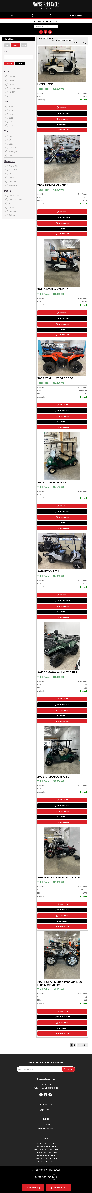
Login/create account (47, 21)
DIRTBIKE (13, 155)
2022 (11, 118)
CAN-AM (12, 77)
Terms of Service (45, 1128)
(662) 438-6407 (46, 1110)
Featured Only (81, 43)
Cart (50, 17)
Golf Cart (12, 148)
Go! (56, 26)
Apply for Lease (63, 130)
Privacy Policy (46, 1124)
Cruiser (11, 178)
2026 (11, 106)
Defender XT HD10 (16, 200)
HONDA (12, 92)
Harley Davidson (15, 88)
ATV (10, 136)
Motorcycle (13, 152)
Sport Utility (13, 170)
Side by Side (13, 166)
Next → (84, 1045)
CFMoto (12, 80)
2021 (11, 122)
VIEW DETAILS (63, 124)
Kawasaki (12, 96)
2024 (11, 110)
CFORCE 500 (14, 196)
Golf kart (12, 215)
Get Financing (33, 1187)
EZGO (11, 84)
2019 (11, 126)
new (7, 45)
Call (32, 17)
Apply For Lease (58, 1187)
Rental (24, 45)
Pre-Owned (15, 45)
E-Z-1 (11, 203)
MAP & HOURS (76, 15)
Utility (11, 144)
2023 (11, 114)
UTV (10, 140)
